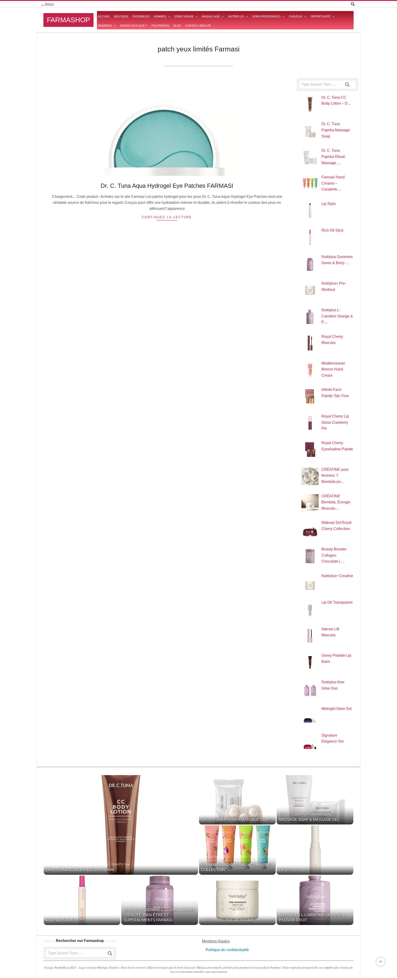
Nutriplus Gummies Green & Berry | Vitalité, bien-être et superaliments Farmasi (159, 915)
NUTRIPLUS (236, 16)
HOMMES (160, 16)
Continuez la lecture (167, 217)
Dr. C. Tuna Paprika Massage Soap (236, 819)
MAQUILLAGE (211, 16)
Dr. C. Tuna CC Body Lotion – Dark (80, 870)
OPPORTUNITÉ (320, 16)
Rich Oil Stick (60, 920)
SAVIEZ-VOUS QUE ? (133, 25)
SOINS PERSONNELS (266, 16)
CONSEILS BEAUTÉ (198, 25)
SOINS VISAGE (184, 16)
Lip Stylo (288, 870)
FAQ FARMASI (160, 25)
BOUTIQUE (121, 16)
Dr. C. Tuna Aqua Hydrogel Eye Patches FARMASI (167, 185)
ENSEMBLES (141, 16)
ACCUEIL (104, 16)
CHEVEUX (295, 16)
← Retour (47, 4)
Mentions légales (216, 941)
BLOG (177, 25)
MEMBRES (105, 25)
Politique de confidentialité (227, 950)
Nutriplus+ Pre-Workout (227, 920)
